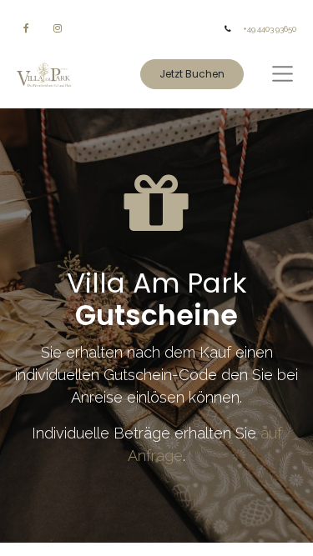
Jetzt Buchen (192, 74)
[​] (26, 28)
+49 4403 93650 (269, 28)
